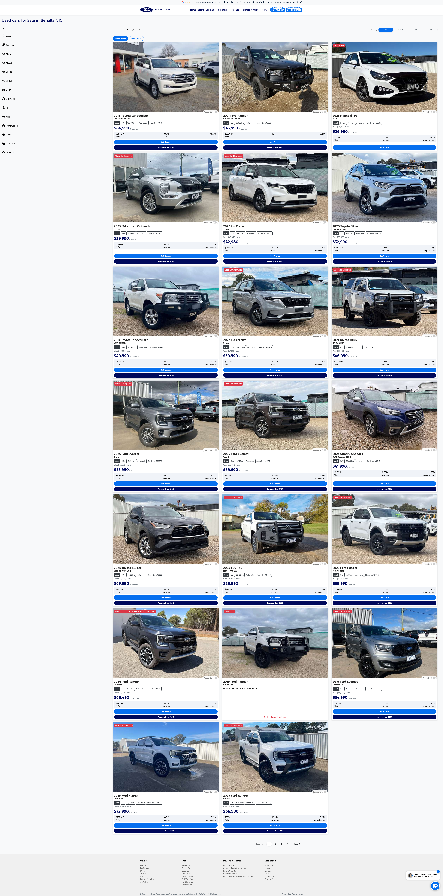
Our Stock (222, 10)
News (267, 868)
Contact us (269, 876)
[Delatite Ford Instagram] (301, 2)
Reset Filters (120, 38)
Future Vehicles (147, 879)
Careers (268, 871)
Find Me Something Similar (275, 717)
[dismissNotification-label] (438, 871)
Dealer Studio (297, 894)
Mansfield (259, 2)
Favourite (208, 112)
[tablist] (408, 30)
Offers (201, 10)
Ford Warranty (229, 871)
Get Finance (166, 142)
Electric (143, 865)
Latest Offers (187, 876)
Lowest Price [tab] (415, 30)
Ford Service (228, 865)
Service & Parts (250, 10)
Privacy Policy (271, 879)
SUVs (142, 871)
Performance (145, 868)
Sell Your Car (277, 10)
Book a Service (294, 10)
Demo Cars (186, 868)
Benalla (229, 2)
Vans (142, 876)
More (264, 10)
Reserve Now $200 (166, 147)
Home (193, 10)
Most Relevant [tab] (386, 30)
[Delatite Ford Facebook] (298, 2)
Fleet (267, 873)
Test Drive (186, 873)
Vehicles (210, 10)
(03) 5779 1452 (274, 2)
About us (269, 865)
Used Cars (186, 871)
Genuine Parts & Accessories (235, 868)
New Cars (186, 865)
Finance (235, 10)
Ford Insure (187, 884)
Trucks (143, 873)
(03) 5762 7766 (243, 2)
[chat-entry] (435, 885)
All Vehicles (145, 882)
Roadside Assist (230, 873)
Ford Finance (187, 882)
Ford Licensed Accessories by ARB (238, 876)
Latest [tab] (400, 30)
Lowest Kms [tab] (430, 30)
